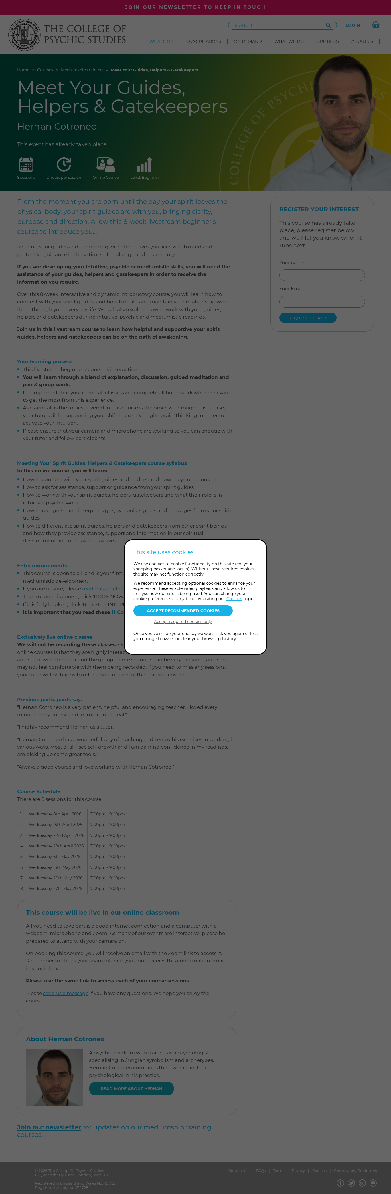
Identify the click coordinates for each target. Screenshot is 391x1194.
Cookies (234, 598)
